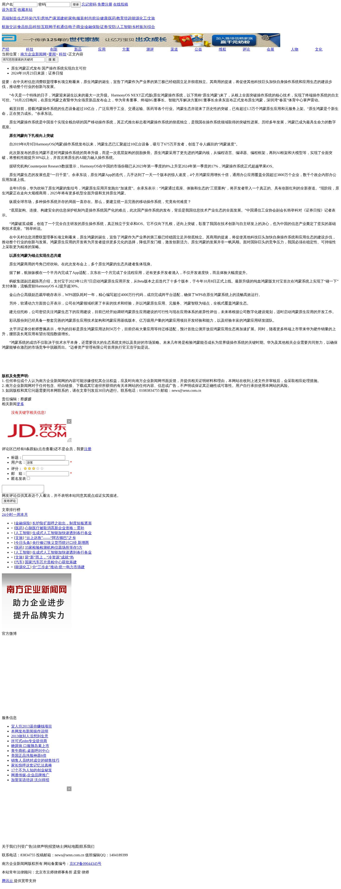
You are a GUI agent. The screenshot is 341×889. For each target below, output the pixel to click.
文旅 (151, 18)
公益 (198, 49)
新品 (78, 49)
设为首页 (9, 10)
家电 (72, 18)
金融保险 (92, 27)
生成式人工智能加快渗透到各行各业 (62, 533)
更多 (20, 404)
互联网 (46, 27)
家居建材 (60, 18)
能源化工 (139, 18)
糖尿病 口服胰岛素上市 (30, 746)
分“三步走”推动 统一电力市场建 (58, 567)
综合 (151, 27)
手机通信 (60, 27)
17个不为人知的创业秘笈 (31, 770)
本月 (24, 515)
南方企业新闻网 (33, 54)
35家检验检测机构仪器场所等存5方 (53, 547)
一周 (16, 515)
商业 (80, 27)
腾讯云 (8, 881)
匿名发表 (18, 479)
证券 (104, 27)
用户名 (7, 4)
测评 (150, 49)
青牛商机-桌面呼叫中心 (30, 751)
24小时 (7, 515)
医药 (112, 18)
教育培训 (123, 18)
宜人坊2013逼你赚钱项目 (31, 726)
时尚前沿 (92, 18)
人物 (294, 49)
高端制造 (9, 18)
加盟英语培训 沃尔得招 (30, 780)
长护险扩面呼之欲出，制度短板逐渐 (62, 523)
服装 (80, 18)
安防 (112, 27)
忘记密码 (89, 4)
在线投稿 (120, 4)
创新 (54, 49)
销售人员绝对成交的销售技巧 (35, 760)
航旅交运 (9, 27)
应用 (102, 49)
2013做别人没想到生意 (29, 736)
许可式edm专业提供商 (29, 741)
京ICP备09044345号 (85, 864)
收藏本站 (25, 10)
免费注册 (104, 4)
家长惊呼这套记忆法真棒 (31, 765)
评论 (246, 49)
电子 (72, 27)
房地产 (46, 18)
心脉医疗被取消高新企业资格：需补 (54, 528)
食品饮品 (24, 27)
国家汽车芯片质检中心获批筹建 (51, 562)
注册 (87, 449)
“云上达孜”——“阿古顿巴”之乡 (50, 538)
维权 (222, 49)
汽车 (36, 18)
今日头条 (22, 543)
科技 (36, 27)
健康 (104, 18)
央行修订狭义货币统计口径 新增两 (60, 543)
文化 (318, 49)
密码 (42, 4)
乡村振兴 (139, 27)
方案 (126, 49)
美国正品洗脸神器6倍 (28, 755)
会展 (270, 49)
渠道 (174, 49)
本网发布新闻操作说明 (29, 731)
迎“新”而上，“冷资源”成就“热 (49, 557)
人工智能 (123, 27)
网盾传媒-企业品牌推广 (30, 775)
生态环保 (24, 18)
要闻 (52, 54)
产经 (5, 49)
